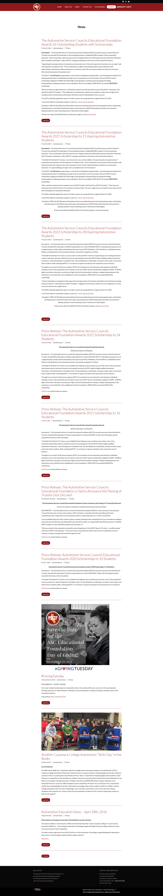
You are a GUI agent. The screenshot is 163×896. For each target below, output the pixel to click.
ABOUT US (68, 7)
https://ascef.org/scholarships (84, 102)
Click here (44, 391)
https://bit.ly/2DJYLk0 (58, 697)
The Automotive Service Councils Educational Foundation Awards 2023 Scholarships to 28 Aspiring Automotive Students (81, 232)
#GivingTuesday (52, 676)
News (69, 48)
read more (46, 120)
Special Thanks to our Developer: (92, 889)
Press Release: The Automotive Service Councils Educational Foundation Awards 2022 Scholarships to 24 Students (80, 335)
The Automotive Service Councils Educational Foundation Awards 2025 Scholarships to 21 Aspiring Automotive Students (81, 136)
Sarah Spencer (59, 48)
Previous (46, 856)
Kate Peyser (62, 680)
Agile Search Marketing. (112, 892)
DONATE (111, 7)
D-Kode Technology (108, 889)
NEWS (77, 7)
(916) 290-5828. (120, 881)
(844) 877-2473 (124, 7)
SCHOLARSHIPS (100, 7)
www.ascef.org (91, 114)
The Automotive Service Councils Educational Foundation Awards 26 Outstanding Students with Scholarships (81, 42)
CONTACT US (87, 7)
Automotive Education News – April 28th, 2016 (74, 812)
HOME (59, 7)
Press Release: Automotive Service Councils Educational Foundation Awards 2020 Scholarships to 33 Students (80, 557)
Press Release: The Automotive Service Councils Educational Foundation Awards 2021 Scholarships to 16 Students (80, 413)
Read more (45, 839)
